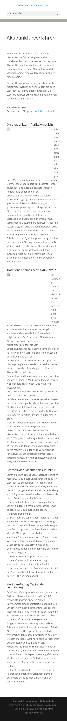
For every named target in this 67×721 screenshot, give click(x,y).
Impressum (31, 701)
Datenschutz (47, 701)
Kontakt (38, 111)
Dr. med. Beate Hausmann (41, 704)
